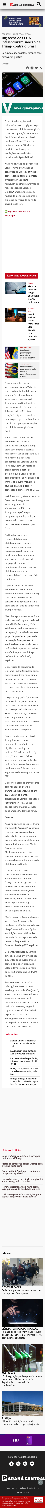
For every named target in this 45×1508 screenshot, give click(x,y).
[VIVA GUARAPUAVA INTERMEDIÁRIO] (22, 113)
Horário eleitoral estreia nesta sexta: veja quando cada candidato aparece (21, 1188)
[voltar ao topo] (40, 1482)
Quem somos (11, 1488)
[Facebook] (11, 1463)
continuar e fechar (38, 1500)
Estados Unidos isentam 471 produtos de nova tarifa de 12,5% (23, 1044)
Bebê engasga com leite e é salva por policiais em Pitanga (21, 1157)
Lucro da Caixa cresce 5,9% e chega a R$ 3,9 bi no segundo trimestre (22, 1180)
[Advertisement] (22, 247)
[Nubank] (22, 1445)
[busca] (38, 5)
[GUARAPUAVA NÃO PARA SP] (22, 26)
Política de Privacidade (29, 1488)
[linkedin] (25, 1463)
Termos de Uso (22, 1492)
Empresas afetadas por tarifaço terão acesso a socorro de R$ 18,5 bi (24, 1061)
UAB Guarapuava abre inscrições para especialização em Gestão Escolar (21, 1195)
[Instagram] (18, 1463)
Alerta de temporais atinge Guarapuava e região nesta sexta (22, 1165)
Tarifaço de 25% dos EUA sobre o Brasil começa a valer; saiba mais (24, 1071)
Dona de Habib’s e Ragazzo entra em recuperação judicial (21, 1172)
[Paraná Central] (22, 5)
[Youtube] (32, 1463)
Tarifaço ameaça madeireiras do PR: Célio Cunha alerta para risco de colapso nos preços (24, 1082)
